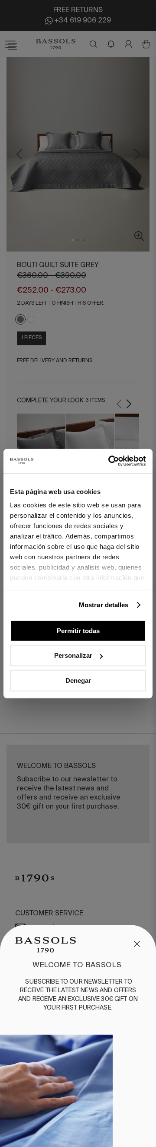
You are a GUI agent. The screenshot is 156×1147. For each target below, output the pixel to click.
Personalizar (73, 655)
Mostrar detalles (104, 605)
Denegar (78, 680)
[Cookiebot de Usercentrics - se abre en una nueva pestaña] (110, 461)
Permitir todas (78, 630)
